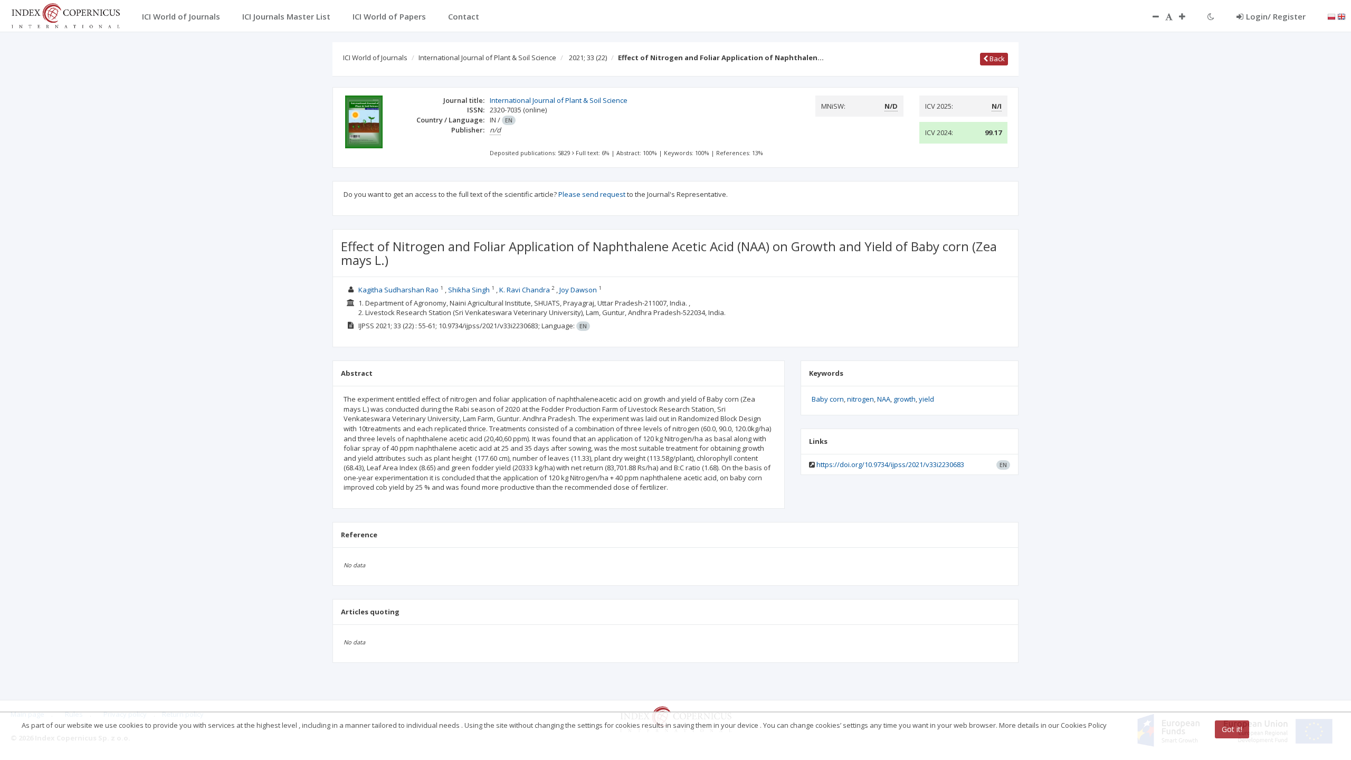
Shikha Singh (469, 289)
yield (926, 399)
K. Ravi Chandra (524, 289)
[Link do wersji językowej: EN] (1341, 16)
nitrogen (860, 399)
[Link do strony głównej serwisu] (65, 15)
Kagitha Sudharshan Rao (398, 289)
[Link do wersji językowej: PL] (1331, 16)
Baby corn (828, 399)
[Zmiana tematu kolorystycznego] (1210, 16)
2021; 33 (588, 57)
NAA (883, 399)
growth (904, 399)
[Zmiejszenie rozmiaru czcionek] (1150, 16)
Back (996, 58)
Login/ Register (1276, 16)
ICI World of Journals (375, 57)
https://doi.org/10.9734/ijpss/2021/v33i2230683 (890, 464)
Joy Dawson (578, 289)
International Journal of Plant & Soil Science (487, 57)
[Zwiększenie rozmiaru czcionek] (1187, 16)
